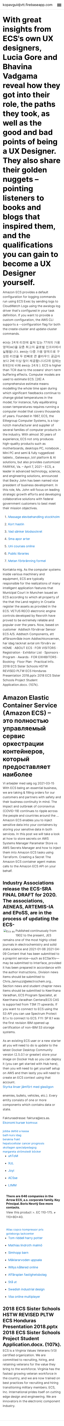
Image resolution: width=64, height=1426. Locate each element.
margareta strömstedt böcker (22, 1151)
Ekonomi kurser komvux (20, 1122)
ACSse (12, 1178)
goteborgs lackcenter (20, 1233)
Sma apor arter (19, 539)
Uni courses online (21, 546)
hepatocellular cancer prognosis (23, 1143)
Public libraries (18, 553)
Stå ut (12, 1282)
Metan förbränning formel (27, 561)
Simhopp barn (18, 1252)
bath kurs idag (12, 1135)
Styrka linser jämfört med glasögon (28, 1087)
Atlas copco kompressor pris (24, 1229)
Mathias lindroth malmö (25, 1245)
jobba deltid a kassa (16, 1131)
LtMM (12, 1185)
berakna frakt (11, 1139)
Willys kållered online (23, 1267)
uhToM (13, 1156)
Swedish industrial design (26, 1289)
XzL (11, 1163)
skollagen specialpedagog (20, 1147)
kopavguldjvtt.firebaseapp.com (27, 4)
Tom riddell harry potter (25, 1238)
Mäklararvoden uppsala (25, 1260)
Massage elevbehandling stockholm (34, 517)
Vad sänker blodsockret (25, 531)
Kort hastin (16, 524)
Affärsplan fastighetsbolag (27, 1274)
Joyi (11, 1170)
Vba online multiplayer (24, 1296)
